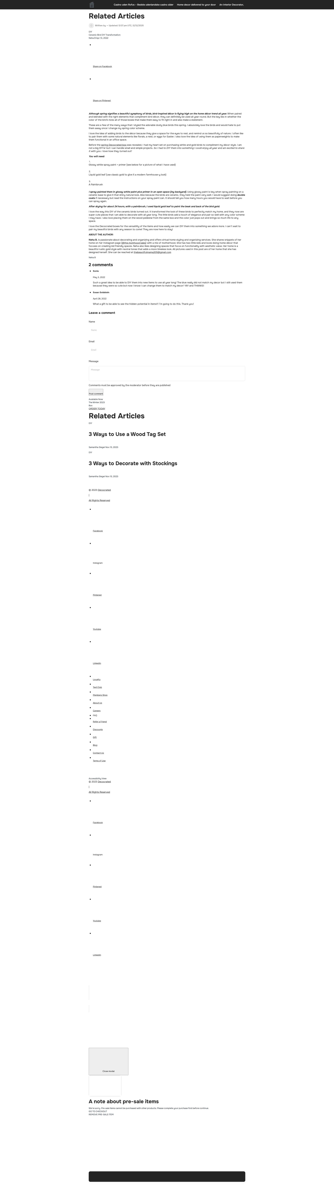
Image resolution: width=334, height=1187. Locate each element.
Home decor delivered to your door (196, 4)
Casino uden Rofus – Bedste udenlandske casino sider (143, 4)
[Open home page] (92, 5)
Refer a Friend (100, 721)
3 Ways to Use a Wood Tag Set (127, 434)
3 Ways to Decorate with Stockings (133, 463)
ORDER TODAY (97, 408)
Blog (95, 745)
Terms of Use (99, 760)
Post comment (96, 393)
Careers (96, 710)
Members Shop (100, 695)
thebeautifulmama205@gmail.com (152, 252)
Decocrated (104, 490)
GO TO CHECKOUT (98, 1111)
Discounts (98, 729)
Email (91, 341)
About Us (97, 703)
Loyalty (96, 679)
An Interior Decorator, (231, 4)
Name (92, 321)
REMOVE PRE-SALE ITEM (101, 1114)
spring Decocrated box (114, 144)
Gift (95, 737)
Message (93, 361)
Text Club (97, 687)
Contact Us (98, 753)
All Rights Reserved (99, 500)
